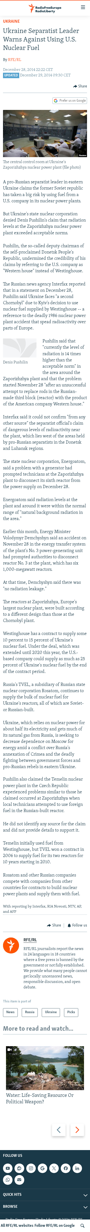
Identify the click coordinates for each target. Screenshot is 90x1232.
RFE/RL (14, 60)
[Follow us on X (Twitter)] (54, 1168)
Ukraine (11, 21)
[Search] (82, 1226)
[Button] (80, 86)
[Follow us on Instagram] (31, 1168)
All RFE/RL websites (17, 1226)
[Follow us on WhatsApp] (7, 1180)
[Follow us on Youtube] (7, 1168)
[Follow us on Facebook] (65, 1168)
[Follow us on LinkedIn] (77, 1168)
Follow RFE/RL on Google (54, 1226)
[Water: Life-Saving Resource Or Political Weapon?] (45, 1068)
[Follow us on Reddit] (19, 1168)
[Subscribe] (19, 1180)
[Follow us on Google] (42, 1168)
